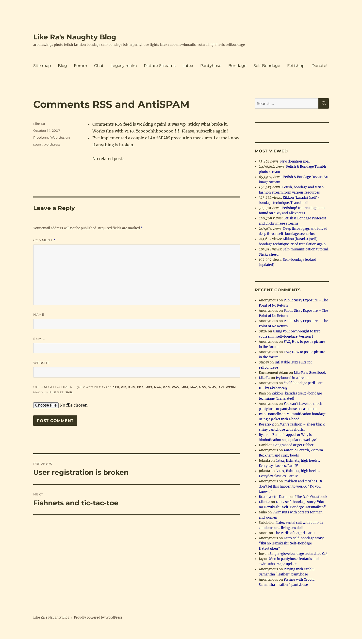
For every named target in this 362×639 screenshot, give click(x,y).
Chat (99, 65)
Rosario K (266, 424)
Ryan (263, 435)
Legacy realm (124, 65)
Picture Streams (160, 65)
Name (38, 314)
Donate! (319, 65)
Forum (80, 65)
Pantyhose (210, 65)
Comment (44, 240)
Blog (62, 65)
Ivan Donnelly (270, 414)
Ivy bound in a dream (292, 378)
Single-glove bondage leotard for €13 (298, 554)
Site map (42, 65)
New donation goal (295, 161)
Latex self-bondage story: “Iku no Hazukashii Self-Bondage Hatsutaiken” (291, 543)
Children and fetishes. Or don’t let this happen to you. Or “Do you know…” (290, 486)
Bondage (237, 65)
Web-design (60, 137)
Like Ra (39, 124)
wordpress (52, 144)
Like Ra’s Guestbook (310, 373)
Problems (41, 137)
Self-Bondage (266, 65)
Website (41, 363)
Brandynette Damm (274, 497)
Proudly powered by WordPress (98, 617)
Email (39, 339)
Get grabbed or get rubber (293, 445)
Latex (187, 65)
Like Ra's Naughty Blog (74, 37)
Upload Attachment (135, 389)
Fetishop (296, 65)
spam (37, 144)
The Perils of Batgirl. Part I (294, 533)
